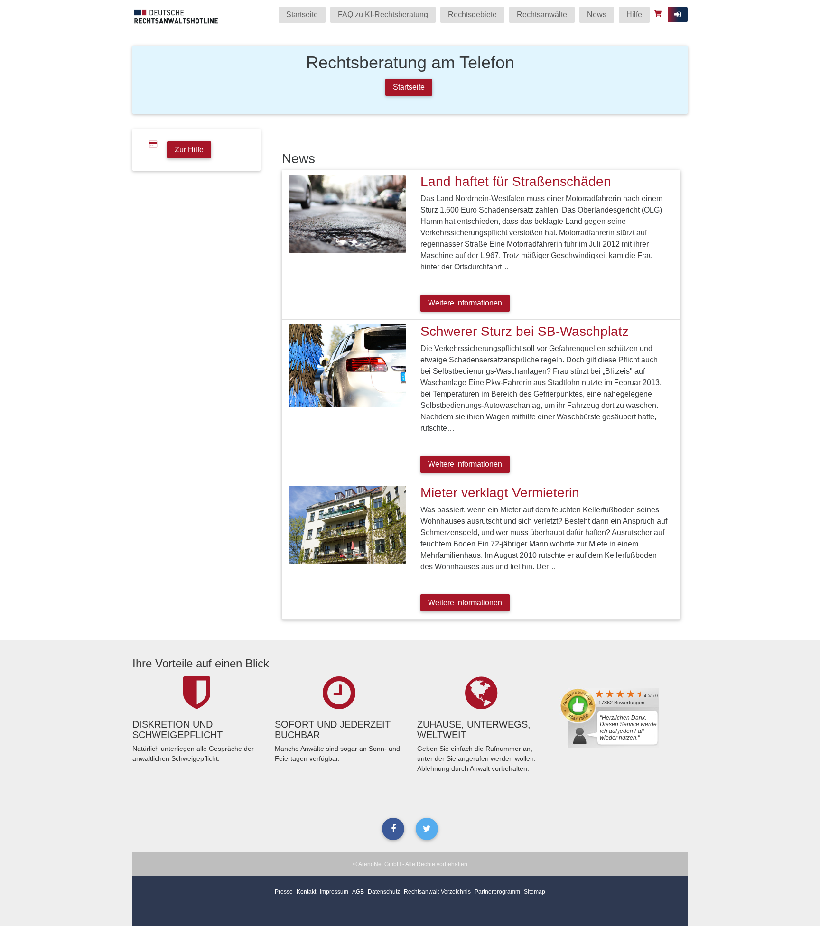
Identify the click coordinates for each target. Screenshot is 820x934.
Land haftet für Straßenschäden (515, 181)
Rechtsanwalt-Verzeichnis (437, 891)
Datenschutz (384, 891)
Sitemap (534, 891)
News (596, 14)
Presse (284, 891)
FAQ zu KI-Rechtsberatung (383, 14)
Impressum (334, 891)
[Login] (678, 14)
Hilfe (634, 14)
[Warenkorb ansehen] (659, 13)
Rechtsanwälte (542, 14)
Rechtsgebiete (472, 14)
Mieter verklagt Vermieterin (499, 492)
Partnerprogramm (497, 891)
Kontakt (306, 891)
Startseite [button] (409, 87)
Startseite (302, 14)
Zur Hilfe (189, 150)
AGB (358, 891)
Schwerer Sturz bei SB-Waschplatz (524, 331)
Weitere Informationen (465, 303)
